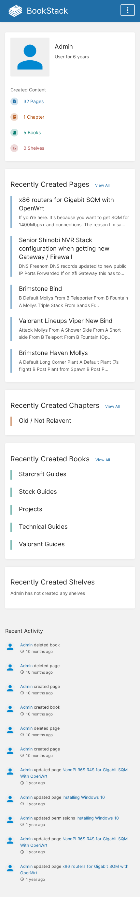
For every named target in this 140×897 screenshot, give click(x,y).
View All (102, 185)
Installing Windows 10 (84, 797)
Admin (26, 645)
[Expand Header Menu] (127, 10)
